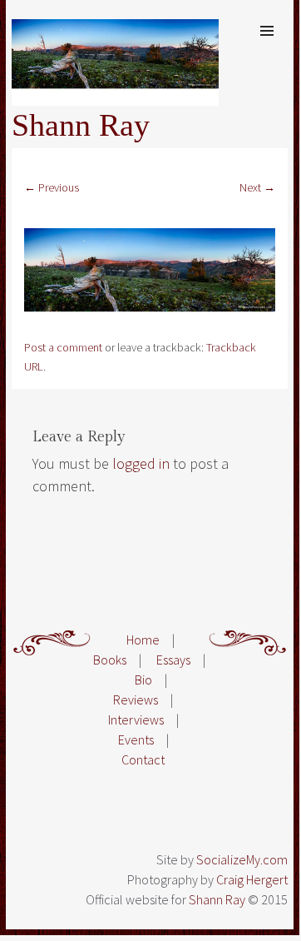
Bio (143, 679)
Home (143, 639)
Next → (257, 187)
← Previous (51, 187)
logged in (141, 463)
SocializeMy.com (242, 859)
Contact (143, 759)
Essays (173, 659)
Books (109, 659)
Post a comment (63, 347)
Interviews (136, 719)
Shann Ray (81, 124)
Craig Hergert (252, 879)
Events (136, 739)
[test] (149, 328)
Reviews (135, 699)
